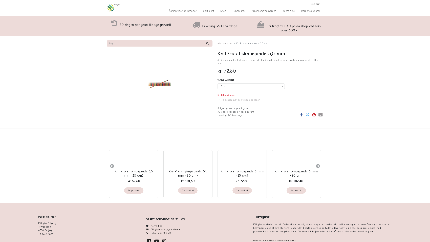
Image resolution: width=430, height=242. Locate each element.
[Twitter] (307, 115)
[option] (215, 166)
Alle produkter (225, 43)
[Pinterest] (314, 115)
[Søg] (207, 43)
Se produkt (134, 190)
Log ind (315, 4)
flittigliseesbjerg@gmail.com (165, 229)
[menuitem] (183, 11)
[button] (112, 166)
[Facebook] (301, 115)
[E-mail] (320, 115)
